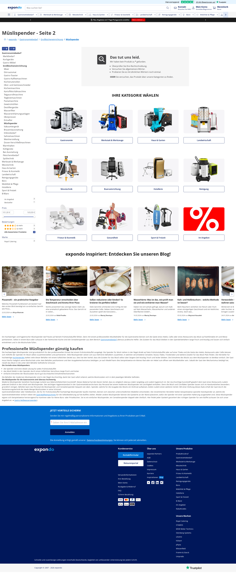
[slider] (3, 217)
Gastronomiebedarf (11, 53)
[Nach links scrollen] (30, 20)
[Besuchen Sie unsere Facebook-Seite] (152, 483)
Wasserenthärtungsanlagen (17, 113)
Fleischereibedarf (11, 155)
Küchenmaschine (12, 88)
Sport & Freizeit (9, 190)
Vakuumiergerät (11, 126)
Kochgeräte (8, 59)
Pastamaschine (11, 101)
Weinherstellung (11, 139)
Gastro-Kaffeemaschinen (15, 78)
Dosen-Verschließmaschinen (17, 142)
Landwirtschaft (9, 174)
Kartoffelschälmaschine (15, 91)
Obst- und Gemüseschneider (17, 85)
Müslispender (10, 123)
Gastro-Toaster (11, 75)
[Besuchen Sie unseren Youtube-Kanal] (148, 483)
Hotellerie (6, 187)
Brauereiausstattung (13, 129)
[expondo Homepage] (5, 39)
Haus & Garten (9, 168)
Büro (4, 180)
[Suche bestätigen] (168, 8)
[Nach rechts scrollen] (205, 20)
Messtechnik (8, 165)
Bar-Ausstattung (10, 152)
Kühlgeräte (8, 149)
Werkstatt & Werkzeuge (13, 161)
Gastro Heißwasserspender (25, 400)
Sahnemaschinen (12, 136)
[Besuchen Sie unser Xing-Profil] (161, 483)
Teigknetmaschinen (13, 97)
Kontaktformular (131, 455)
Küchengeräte (19, 357)
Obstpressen (10, 117)
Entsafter (8, 120)
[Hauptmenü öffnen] (9, 14)
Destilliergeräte (11, 107)
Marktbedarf (9, 56)
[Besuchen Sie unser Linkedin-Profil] (157, 483)
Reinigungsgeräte (10, 177)
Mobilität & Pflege (10, 184)
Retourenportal (131, 463)
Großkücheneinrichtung (15, 65)
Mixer (6, 69)
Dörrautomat (10, 72)
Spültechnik (8, 158)
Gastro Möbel (9, 62)
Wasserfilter (9, 110)
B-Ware (5, 193)
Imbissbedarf (10, 133)
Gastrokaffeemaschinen (46, 394)
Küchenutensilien (12, 81)
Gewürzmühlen (11, 104)
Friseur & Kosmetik (11, 171)
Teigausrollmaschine (13, 94)
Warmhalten (9, 145)
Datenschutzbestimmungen (100, 440)
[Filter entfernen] (6, 48)
